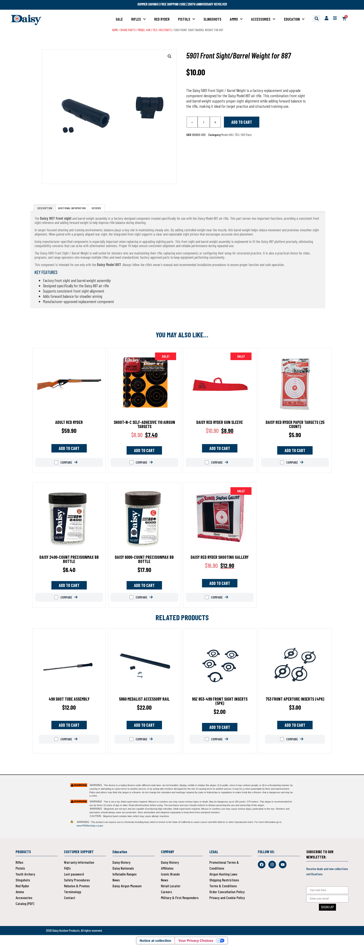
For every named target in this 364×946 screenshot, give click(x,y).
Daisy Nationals (123, 868)
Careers (166, 891)
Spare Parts (128, 30)
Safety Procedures (77, 880)
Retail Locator (171, 885)
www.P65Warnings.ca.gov (89, 825)
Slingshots (212, 19)
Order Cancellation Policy (227, 891)
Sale (119, 19)
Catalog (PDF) (25, 903)
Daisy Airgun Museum (127, 885)
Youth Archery (25, 874)
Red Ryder (162, 19)
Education (292, 19)
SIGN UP (327, 907)
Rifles (136, 19)
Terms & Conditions (223, 885)
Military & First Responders (179, 897)
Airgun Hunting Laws (223, 874)
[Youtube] (282, 864)
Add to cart (241, 122)
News (116, 880)
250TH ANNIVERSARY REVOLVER (207, 4)
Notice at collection (155, 940)
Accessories (260, 19)
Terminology (72, 891)
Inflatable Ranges (124, 874)
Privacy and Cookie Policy (227, 897)
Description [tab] (44, 208)
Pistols (184, 19)
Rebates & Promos (77, 885)
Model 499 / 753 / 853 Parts (155, 30)
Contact (69, 897)
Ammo (234, 19)
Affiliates (167, 868)
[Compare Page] (79, 462)
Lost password (74, 874)
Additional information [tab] (72, 208)
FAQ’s (67, 868)
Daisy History (121, 862)
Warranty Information (79, 862)
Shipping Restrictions (224, 880)
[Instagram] (272, 864)
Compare (66, 462)
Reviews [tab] (96, 208)
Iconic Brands (170, 874)
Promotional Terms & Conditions (224, 865)
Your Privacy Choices (195, 940)
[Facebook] (261, 864)
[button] (316, 18)
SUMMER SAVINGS (148, 4)
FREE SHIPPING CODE (173, 4)
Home (115, 30)
